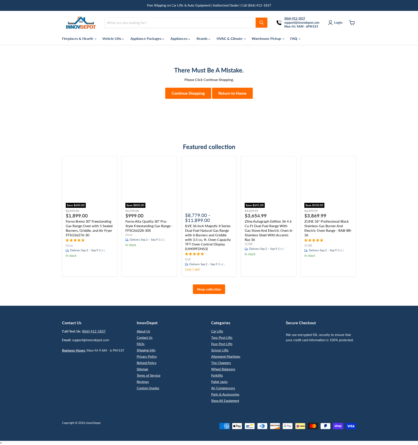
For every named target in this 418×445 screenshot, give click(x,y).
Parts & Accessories (225, 394)
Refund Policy (147, 363)
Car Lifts (217, 331)
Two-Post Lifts (222, 337)
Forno (69, 245)
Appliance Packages (146, 38)
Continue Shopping (188, 93)
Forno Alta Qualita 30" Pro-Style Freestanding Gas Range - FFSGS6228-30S (149, 225)
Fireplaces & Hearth (78, 38)
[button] (75, 240)
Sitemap (142, 369)
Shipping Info (146, 350)
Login (338, 22)
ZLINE (249, 244)
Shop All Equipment (225, 401)
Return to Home (232, 93)
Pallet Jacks (219, 382)
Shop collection (209, 289)
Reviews (143, 382)
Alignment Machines (225, 356)
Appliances (179, 38)
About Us (143, 331)
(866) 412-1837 (94, 331)
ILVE (188, 259)
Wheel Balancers (223, 369)
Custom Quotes (148, 388)
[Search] (261, 23)
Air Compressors (223, 388)
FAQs (141, 344)
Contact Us (145, 337)
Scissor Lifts (220, 350)
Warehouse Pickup (267, 38)
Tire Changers (221, 363)
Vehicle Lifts (112, 38)
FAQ (294, 38)
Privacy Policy (147, 356)
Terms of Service (148, 375)
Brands (202, 38)
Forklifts (217, 375)
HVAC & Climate (230, 38)
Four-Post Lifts (222, 344)
